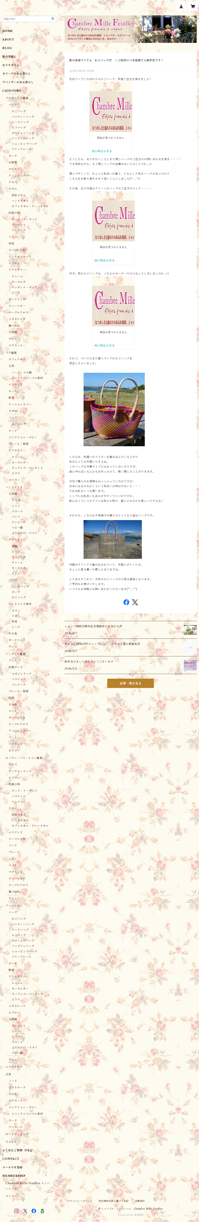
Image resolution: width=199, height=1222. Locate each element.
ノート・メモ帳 (22, 372)
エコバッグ (19, 127)
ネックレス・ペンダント (27, 468)
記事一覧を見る (130, 683)
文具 (11, 366)
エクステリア (14, 1067)
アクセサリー (17, 270)
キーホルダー (20, 462)
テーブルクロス (18, 312)
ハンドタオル (20, 201)
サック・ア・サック (25, 219)
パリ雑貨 (11, 353)
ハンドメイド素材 (20, 604)
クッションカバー (20, 175)
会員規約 (140, 1201)
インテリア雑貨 (15, 654)
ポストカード (17, 1087)
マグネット (16, 345)
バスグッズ (16, 832)
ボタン (16, 610)
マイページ (12, 1196)
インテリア (16, 384)
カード (13, 430)
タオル (13, 189)
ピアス (16, 292)
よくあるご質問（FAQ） (18, 1150)
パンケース (19, 230)
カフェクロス (17, 359)
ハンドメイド (14, 487)
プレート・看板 (19, 691)
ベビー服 (17, 527)
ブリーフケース (21, 149)
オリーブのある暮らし (16, 73)
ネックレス (19, 557)
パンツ (16, 517)
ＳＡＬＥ (11, 1141)
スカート (17, 511)
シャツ (16, 506)
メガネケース (17, 319)
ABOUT (8, 39)
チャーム (17, 276)
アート (13, 737)
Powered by (126, 1214)
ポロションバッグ (23, 133)
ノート (13, 1081)
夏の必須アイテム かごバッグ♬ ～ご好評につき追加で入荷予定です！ (116, 60)
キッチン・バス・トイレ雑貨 (23, 758)
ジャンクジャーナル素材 (27, 378)
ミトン (13, 237)
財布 (11, 398)
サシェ (13, 339)
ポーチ (13, 156)
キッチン (14, 391)
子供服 (13, 332)
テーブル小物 (17, 250)
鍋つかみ (14, 325)
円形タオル (19, 195)
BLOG (7, 48)
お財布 (13, 162)
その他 (13, 633)
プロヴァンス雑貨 (16, 98)
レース (16, 627)
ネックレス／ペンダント (27, 994)
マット (13, 169)
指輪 (14, 546)
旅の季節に (9, 56)
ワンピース (19, 522)
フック (13, 660)
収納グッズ (16, 667)
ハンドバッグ (20, 586)
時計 (11, 698)
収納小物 (14, 213)
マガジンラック (22, 674)
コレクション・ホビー (23, 437)
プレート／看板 (19, 444)
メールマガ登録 (12, 1167)
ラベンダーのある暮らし (18, 82)
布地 (11, 243)
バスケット (19, 225)
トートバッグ (20, 122)
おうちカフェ (10, 65)
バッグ (13, 104)
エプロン (14, 263)
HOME (7, 31)
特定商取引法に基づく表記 (114, 1201)
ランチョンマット (20, 256)
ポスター (14, 480)
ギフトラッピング (16, 1134)
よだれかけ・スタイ (25, 533)
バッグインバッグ (23, 138)
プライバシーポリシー (80, 1201)
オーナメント (17, 299)
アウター (17, 500)
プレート (14, 852)
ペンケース (16, 1127)
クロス (13, 182)
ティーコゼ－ (17, 306)
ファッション (14, 905)
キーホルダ (19, 282)
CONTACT (10, 1159)
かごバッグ (19, 111)
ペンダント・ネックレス (27, 287)
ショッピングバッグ (24, 144)
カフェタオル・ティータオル (30, 206)
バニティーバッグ (23, 116)
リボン (16, 616)
